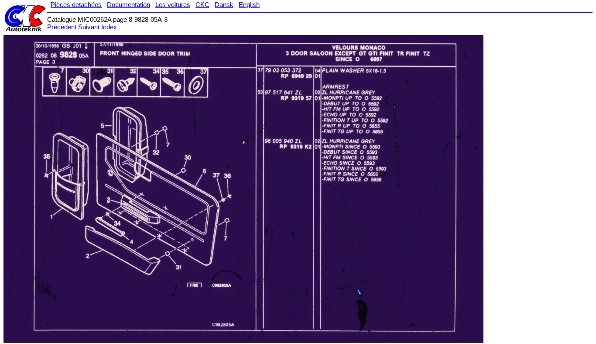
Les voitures (172, 4)
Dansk (224, 4)
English (249, 4)
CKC (202, 4)
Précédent (61, 27)
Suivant (88, 27)
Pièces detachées (76, 4)
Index (109, 27)
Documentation (128, 4)
